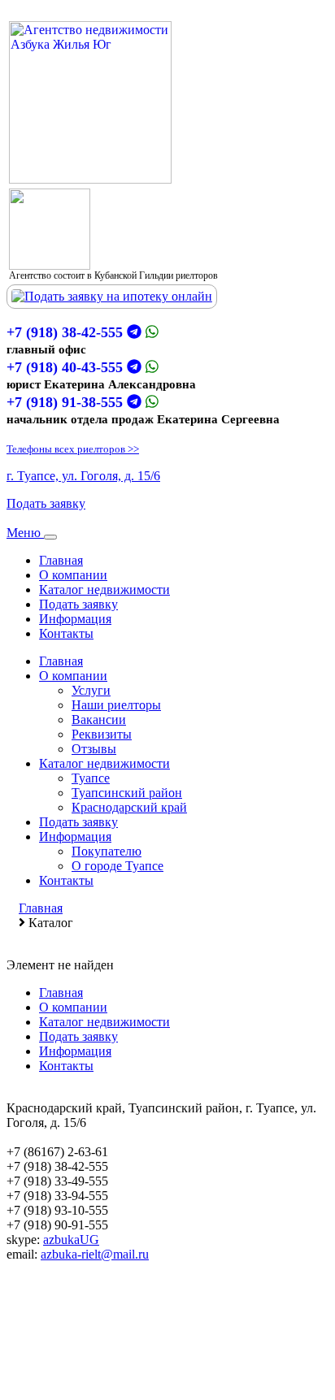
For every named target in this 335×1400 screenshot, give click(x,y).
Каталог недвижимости (104, 589)
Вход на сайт (42, 1329)
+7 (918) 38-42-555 (65, 332)
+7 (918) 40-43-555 (65, 367)
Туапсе (91, 778)
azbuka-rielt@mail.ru (95, 1254)
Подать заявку (46, 503)
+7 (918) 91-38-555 (65, 402)
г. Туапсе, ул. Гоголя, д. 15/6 (83, 476)
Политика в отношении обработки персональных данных (167, 1371)
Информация (75, 619)
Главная (61, 560)
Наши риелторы (116, 705)
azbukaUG (71, 1239)
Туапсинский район (127, 793)
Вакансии (99, 719)
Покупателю (106, 851)
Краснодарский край (129, 807)
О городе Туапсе (117, 866)
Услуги (91, 690)
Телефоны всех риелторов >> (73, 449)
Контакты (66, 633)
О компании (73, 575)
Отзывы (94, 749)
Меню (25, 533)
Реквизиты (102, 734)
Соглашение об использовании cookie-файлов (134, 1356)
